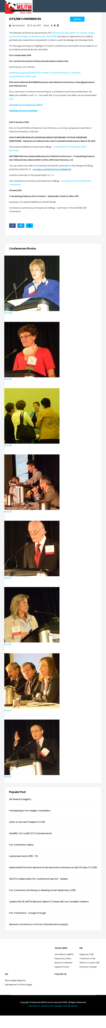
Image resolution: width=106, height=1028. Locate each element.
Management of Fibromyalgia (18, 984)
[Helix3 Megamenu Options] (64, 20)
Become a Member (63, 962)
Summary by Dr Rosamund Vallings (26, 104)
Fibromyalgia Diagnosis (15, 980)
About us (64, 954)
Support (58, 966)
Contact (66, 966)
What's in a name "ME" (90, 962)
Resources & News (63, 958)
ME (69, 954)
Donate (77, 19)
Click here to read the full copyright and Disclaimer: (53, 1006)
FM (72, 954)
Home (57, 954)
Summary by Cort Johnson (23, 110)
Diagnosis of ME (86, 954)
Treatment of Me (87, 958)
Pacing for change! (88, 966)
